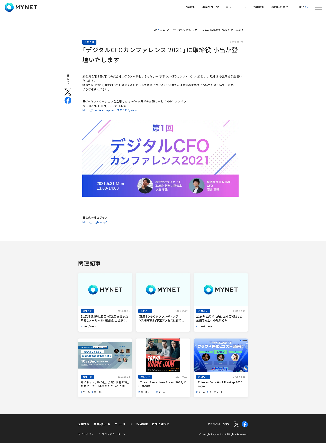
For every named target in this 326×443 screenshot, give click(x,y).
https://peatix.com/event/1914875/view (109, 110)
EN (307, 7)
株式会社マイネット (20, 7)
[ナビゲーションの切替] (318, 7)
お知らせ (89, 42)
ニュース (164, 29)
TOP (154, 29)
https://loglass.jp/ (94, 222)
